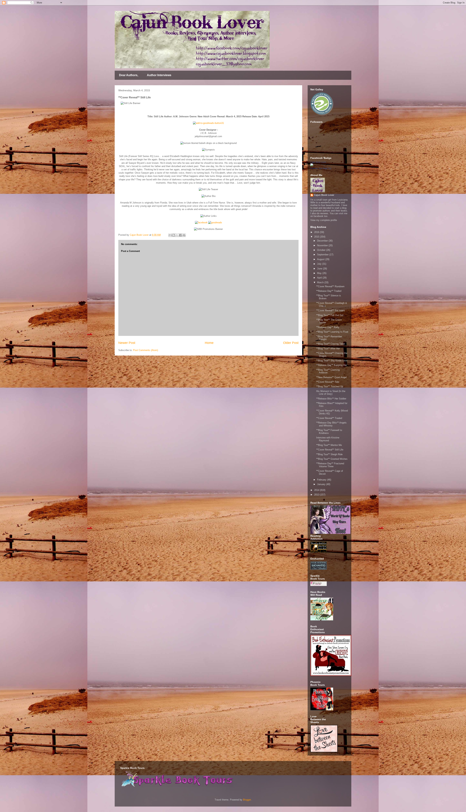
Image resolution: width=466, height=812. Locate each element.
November (323, 245)
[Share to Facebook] (180, 235)
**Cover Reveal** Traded (329, 418)
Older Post (291, 343)
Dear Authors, (128, 75)
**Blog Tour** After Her (328, 348)
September (323, 254)
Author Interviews (159, 75)
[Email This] (170, 235)
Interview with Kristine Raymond (327, 439)
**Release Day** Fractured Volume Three (330, 465)
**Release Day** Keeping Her (331, 365)
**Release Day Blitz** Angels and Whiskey (331, 424)
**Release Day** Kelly (327, 327)
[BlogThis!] (173, 235)
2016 (317, 232)
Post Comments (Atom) (145, 350)
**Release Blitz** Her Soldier (331, 398)
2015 (317, 236)
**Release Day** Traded (328, 291)
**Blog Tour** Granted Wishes (331, 459)
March (320, 282)
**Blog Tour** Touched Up (329, 386)
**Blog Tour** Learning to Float (332, 331)
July (319, 263)
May (319, 273)
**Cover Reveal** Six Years (330, 310)
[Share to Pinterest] (184, 235)
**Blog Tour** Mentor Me (329, 445)
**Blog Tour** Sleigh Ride (329, 454)
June (320, 268)
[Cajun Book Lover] (311, 165)
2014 (317, 490)
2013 (317, 494)
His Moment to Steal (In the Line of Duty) (330, 392)
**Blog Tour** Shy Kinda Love (331, 360)
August (321, 259)
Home (209, 343)
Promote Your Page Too (320, 168)
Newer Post (126, 343)
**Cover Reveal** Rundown (330, 286)
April (320, 277)
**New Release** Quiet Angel (331, 377)
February (322, 479)
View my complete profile (323, 220)
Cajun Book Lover (318, 162)
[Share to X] (177, 235)
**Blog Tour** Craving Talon (330, 343)
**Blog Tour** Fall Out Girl (329, 315)
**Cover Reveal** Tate (327, 381)
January (321, 484)
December (323, 240)
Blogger (247, 799)
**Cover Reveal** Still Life (329, 449)
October (321, 250)
